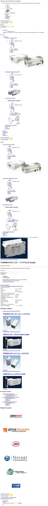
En (4, 34)
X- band (12, 79)
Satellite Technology (6, 498)
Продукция (5, 36)
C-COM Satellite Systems (15, 113)
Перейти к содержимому (15, 1)
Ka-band (12, 44)
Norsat (11, 52)
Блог (7, 127)
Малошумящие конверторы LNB (13, 71)
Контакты (8, 18)
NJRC (11, 50)
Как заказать (12, 12)
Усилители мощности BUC (11, 38)
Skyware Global (13, 114)
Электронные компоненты (11, 125)
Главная (7, 13)
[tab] (25, 276)
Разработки (8, 16)
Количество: (3, 272)
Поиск (4, 501)
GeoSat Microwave (14, 49)
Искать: (2, 24)
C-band (11, 42)
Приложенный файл (4, 285)
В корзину (3, 274)
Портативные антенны (10, 98)
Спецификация (6, 277)
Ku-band (12, 43)
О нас (11, 8)
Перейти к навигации (5, 1)
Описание (5, 276)
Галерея (7, 17)
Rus (1, 34)
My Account (5, 500)
